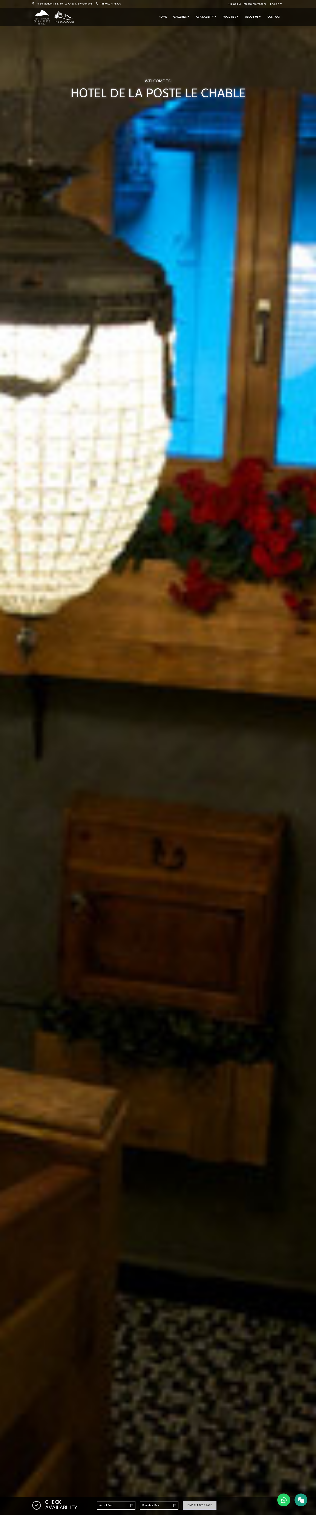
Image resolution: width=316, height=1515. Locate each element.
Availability (205, 17)
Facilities (230, 17)
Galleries (180, 17)
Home (163, 17)
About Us (252, 17)
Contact (274, 17)
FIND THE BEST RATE (199, 1505)
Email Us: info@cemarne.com (248, 4)
